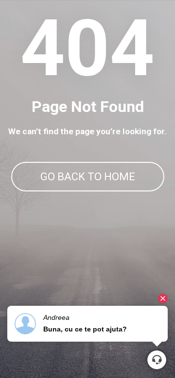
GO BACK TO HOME (87, 177)
